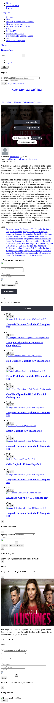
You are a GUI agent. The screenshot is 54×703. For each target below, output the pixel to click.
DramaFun (7, 50)
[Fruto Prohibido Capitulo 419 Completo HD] (25, 371)
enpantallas (14, 156)
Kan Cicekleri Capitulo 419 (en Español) (28, 360)
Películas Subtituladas (15, 33)
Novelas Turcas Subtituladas (18, 26)
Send (4, 678)
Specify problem (8, 534)
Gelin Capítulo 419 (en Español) (23, 464)
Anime (9, 38)
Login (4, 83)
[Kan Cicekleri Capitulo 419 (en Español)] (24, 356)
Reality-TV (11, 31)
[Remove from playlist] (12, 316)
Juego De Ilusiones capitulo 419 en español (26, 247)
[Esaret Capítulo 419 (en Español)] (21, 426)
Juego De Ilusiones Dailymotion (19, 234)
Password (5, 80)
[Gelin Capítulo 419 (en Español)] (20, 459)
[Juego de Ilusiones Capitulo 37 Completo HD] (26, 474)
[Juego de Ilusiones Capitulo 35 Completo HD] (26, 441)
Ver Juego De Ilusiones (40, 229)
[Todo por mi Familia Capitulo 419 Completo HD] (27, 337)
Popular (9, 17)
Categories (5, 12)
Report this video (16, 545)
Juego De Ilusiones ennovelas (26, 236)
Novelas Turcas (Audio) (16, 24)
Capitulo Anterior (21, 138)
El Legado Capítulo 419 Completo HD (27, 497)
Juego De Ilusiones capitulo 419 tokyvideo (24, 255)
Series (8, 29)
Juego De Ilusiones (14, 231)
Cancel (4, 545)
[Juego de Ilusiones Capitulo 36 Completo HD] (26, 319)
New (8, 19)
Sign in (9, 8)
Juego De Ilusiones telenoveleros (37, 239)
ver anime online (27, 90)
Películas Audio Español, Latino (19, 36)
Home (8, 3)
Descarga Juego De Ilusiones (18, 229)
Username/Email (8, 78)
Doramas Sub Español (15, 40)
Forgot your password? (16, 83)
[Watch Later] (8, 316)
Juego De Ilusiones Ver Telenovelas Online (24, 241)
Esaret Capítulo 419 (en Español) (24, 430)
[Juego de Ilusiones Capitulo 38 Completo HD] (26, 508)
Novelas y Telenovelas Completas (20, 22)
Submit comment (8, 285)
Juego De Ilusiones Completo (35, 231)
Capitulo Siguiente (26, 142)
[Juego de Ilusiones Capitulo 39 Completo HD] (26, 407)
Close (4, 701)
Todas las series (12, 5)
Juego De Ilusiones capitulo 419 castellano (32, 253)
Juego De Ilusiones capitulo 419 (23, 246)
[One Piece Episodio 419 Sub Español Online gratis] (28, 389)
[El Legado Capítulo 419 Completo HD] (23, 493)
